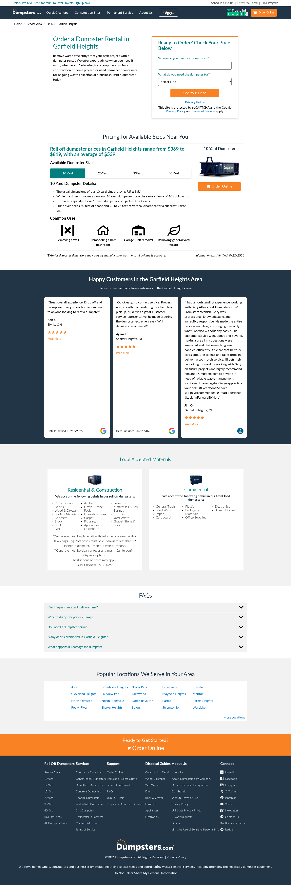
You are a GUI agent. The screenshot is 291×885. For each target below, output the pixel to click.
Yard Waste (152, 785)
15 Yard (48, 791)
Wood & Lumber (155, 779)
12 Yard (48, 785)
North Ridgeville (113, 700)
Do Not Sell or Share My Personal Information (146, 873)
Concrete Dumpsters (88, 791)
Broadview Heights (115, 687)
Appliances (151, 810)
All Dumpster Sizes (55, 823)
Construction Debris (157, 772)
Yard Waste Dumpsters (89, 804)
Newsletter (231, 810)
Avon (74, 687)
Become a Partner (236, 823)
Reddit (229, 829)
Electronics (152, 817)
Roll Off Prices (53, 817)
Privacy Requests (182, 817)
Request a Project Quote (122, 779)
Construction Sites (89, 15)
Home (18, 24)
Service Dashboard (118, 785)
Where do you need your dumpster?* (183, 58)
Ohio (50, 24)
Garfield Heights (67, 24)
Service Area (34, 24)
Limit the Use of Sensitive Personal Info (195, 829)
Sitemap (176, 823)
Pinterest (230, 798)
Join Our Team (115, 798)
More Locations (234, 717)
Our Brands (179, 791)
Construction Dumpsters (91, 779)
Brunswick (169, 687)
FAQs (110, 791)
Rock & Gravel (154, 798)
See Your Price (194, 93)
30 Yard (48, 804)
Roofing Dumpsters (87, 798)
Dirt (147, 791)
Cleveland (199, 687)
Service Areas (52, 772)
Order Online (266, 12)
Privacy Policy (195, 102)
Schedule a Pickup (222, 3)
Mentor (198, 694)
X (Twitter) (231, 791)
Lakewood (139, 694)
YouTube (230, 804)
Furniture (150, 804)
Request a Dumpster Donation (125, 804)
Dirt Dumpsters (85, 810)
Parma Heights (203, 700)
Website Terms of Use (185, 798)
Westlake (199, 707)
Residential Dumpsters (89, 817)
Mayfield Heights (174, 694)
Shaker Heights (112, 707)
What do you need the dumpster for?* (184, 74)
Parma (166, 700)
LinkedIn (230, 772)
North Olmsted (81, 700)
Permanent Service (121, 15)
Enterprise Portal (247, 3)
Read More (54, 339)
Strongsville (170, 707)
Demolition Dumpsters (89, 785)
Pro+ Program (270, 3)
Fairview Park (111, 694)
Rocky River (79, 707)
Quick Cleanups (58, 15)
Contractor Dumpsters (89, 772)
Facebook (231, 779)
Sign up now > (83, 3)
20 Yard (48, 798)
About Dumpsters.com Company (191, 779)
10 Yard (48, 779)
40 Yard (48, 810)
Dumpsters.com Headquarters (190, 785)
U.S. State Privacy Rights (186, 810)
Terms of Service (203, 111)
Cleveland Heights (83, 694)
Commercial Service (87, 823)
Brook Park (139, 687)
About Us (147, 15)
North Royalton (142, 700)
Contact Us (232, 817)
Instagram (231, 785)
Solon (136, 707)
